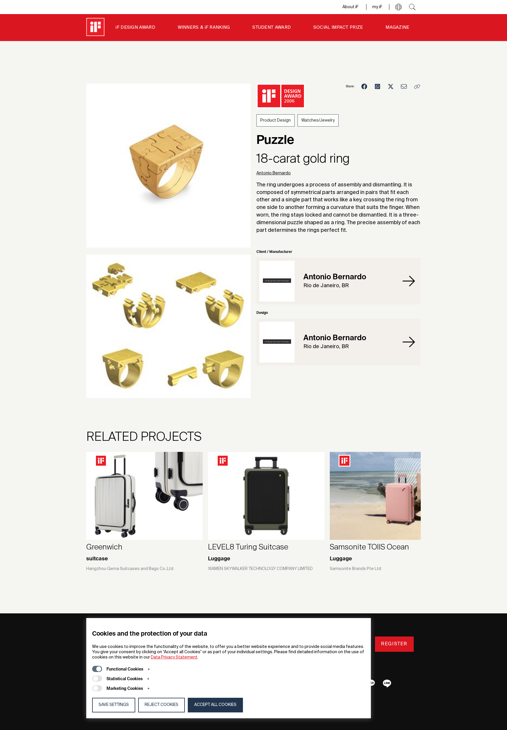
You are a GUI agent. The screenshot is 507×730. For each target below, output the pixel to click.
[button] (398, 7)
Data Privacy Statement (174, 657)
